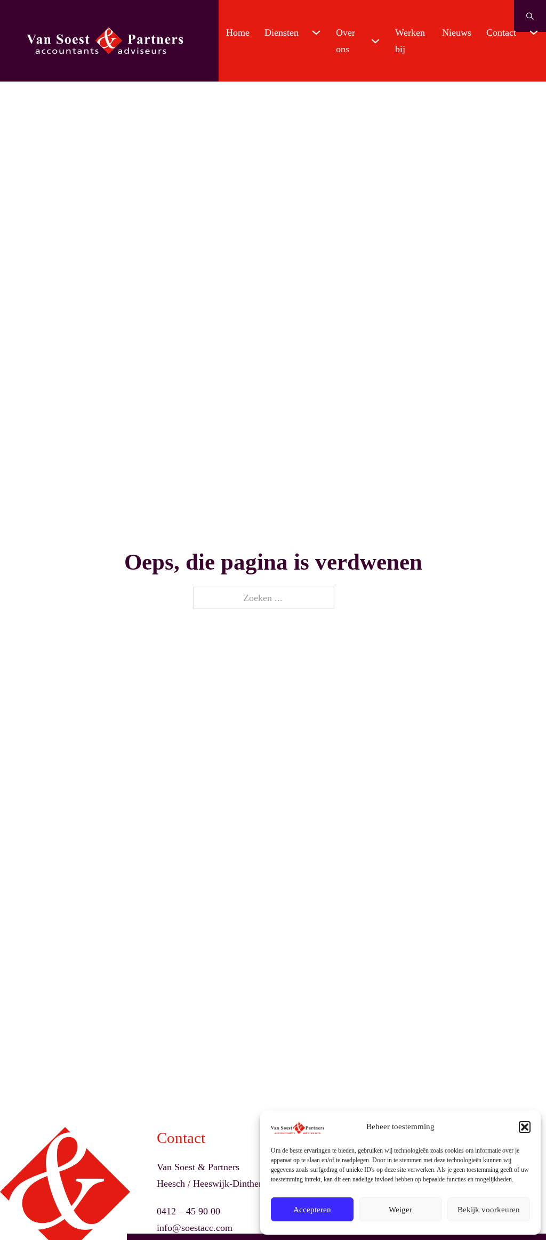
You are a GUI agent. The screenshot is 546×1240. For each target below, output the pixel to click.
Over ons (345, 40)
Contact (501, 32)
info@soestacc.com (194, 1227)
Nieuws (456, 32)
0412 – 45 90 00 (188, 1211)
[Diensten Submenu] (316, 32)
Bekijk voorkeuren (488, 1209)
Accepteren (312, 1209)
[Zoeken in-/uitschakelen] (530, 16)
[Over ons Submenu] (375, 41)
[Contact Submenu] (534, 32)
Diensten (281, 32)
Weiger (400, 1209)
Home (238, 32)
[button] (524, 1127)
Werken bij (410, 40)
